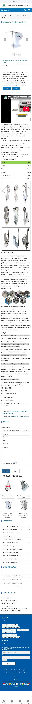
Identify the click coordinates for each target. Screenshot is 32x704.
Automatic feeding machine (10, 532)
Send (6, 471)
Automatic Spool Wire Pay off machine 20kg (23, 495)
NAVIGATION (5, 10)
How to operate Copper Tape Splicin (13, 575)
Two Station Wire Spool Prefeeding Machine (7, 515)
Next (27, 39)
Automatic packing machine (10, 559)
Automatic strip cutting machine (12, 526)
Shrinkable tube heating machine (12, 539)
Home (6, 16)
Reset (15, 471)
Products (13, 16)
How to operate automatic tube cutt (12, 583)
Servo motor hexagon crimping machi (13, 572)
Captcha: (4, 654)
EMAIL (16, 88)
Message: (5, 447)
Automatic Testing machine (10, 552)
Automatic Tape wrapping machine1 (11, 637)
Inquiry (20, 703)
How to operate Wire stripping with (12, 579)
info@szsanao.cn (10, 606)
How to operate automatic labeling (12, 587)
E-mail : (4, 440)
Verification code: (7, 463)
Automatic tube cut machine (11, 542)
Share (4, 703)
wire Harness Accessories (10, 562)
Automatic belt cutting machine (11, 555)
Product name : (7, 427)
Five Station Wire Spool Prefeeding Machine (23, 515)
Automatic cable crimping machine (12, 529)
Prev (5, 39)
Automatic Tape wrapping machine (12, 549)
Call (12, 703)
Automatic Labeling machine (11, 546)
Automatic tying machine (10, 536)
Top (28, 703)
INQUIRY (7, 88)
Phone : (5, 434)
